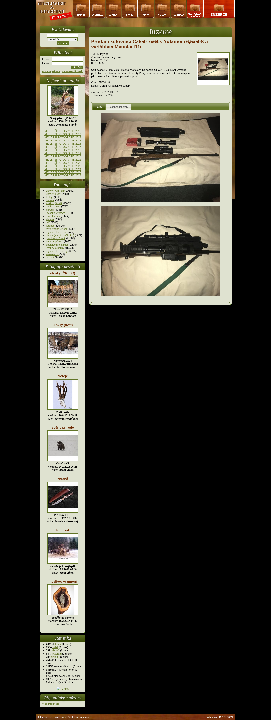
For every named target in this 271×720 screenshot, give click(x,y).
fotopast (50, 225)
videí (55, 647)
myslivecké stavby (57, 251)
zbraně (50, 219)
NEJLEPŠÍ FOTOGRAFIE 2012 (62, 131)
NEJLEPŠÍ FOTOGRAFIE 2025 (62, 172)
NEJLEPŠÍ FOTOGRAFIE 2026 (62, 175)
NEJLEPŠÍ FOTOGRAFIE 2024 (62, 169)
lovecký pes (53, 216)
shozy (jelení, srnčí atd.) (60, 235)
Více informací (50, 703)
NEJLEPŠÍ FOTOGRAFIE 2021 (62, 159)
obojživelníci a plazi (57, 244)
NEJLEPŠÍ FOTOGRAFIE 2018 (62, 150)
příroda (50, 209)
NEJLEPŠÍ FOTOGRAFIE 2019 (62, 153)
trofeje (49, 197)
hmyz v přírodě (54, 241)
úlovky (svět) (53, 193)
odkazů (55, 650)
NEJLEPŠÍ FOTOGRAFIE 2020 (62, 156)
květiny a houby (55, 247)
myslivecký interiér (57, 232)
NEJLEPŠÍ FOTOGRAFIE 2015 (62, 140)
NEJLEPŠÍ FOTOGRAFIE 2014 (62, 137)
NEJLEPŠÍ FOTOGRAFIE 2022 (62, 162)
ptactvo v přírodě (55, 238)
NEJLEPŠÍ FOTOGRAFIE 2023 (62, 166)
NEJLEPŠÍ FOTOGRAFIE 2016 (62, 143)
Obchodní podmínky (78, 717)
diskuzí (55, 656)
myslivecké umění (56, 228)
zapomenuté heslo (72, 71)
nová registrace (51, 71)
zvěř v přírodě (54, 203)
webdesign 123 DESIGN (219, 717)
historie (50, 200)
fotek (58, 644)
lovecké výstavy (55, 212)
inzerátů (57, 653)
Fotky (99, 106)
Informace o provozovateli (52, 717)
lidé (48, 222)
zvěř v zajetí (53, 206)
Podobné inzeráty (118, 106)
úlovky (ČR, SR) (55, 190)
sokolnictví (52, 254)
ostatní (50, 257)
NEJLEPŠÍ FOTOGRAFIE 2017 (62, 146)
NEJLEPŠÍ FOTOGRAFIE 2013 (62, 134)
